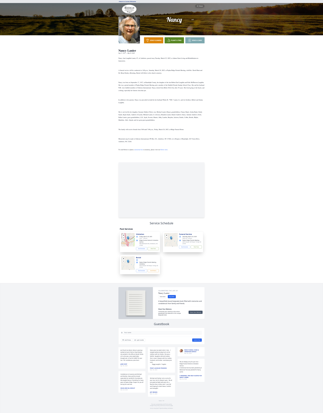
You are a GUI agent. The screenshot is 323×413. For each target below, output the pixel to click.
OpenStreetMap (163, 408)
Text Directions (141, 248)
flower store (164, 150)
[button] (128, 238)
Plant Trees (153, 248)
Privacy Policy (157, 405)
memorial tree (138, 150)
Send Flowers (153, 270)
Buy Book (171, 296)
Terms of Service (166, 405)
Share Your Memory (195, 312)
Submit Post (197, 340)
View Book (162, 296)
